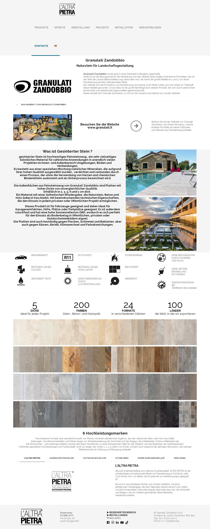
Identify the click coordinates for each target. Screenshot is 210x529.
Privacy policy (114, 518)
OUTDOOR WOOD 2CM (94, 458)
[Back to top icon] (195, 522)
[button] (105, 104)
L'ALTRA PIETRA (32, 458)
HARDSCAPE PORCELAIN (62, 458)
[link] (42, 87)
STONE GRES (121, 458)
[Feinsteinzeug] (67, 9)
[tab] (32, 458)
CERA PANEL (180, 458)
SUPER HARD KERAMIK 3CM (151, 458)
